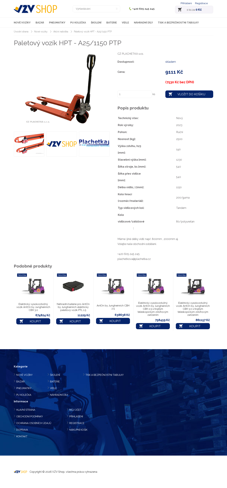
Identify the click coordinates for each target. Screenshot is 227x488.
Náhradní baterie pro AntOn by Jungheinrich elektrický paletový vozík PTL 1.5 (73, 307)
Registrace (201, 3)
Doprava (22, 429)
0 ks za (194, 9)
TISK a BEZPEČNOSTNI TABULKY (178, 22)
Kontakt (21, 436)
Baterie (111, 22)
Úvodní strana (21, 31)
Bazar (40, 22)
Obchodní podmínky (29, 416)
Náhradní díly (143, 22)
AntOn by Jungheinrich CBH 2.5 (113, 307)
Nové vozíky (22, 22)
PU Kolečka (78, 22)
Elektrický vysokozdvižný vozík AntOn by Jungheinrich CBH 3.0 (33, 307)
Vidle (125, 22)
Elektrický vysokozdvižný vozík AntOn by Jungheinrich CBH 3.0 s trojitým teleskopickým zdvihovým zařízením (193, 308)
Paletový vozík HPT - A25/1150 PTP (93, 31)
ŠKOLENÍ (96, 22)
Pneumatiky (57, 22)
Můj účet (75, 409)
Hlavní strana (25, 409)
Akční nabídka (60, 31)
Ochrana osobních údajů (33, 423)
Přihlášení (186, 3)
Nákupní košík (78, 429)
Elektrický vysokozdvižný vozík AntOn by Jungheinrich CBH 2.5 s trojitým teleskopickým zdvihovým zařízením (153, 308)
